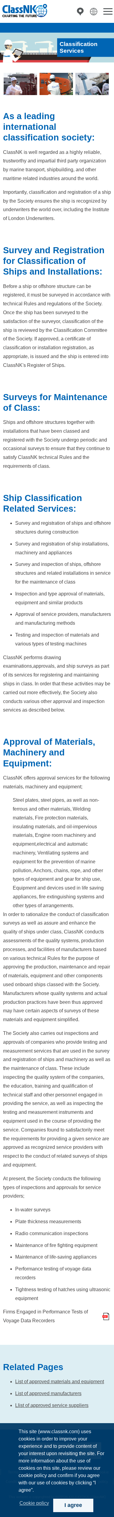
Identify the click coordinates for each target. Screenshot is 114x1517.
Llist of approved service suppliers (51, 1405)
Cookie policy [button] (34, 1503)
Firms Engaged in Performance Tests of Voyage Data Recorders (45, 1316)
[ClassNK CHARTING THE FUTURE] (24, 10)
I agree (73, 1505)
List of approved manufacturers (48, 1393)
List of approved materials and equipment (59, 1381)
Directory (80, 11)
